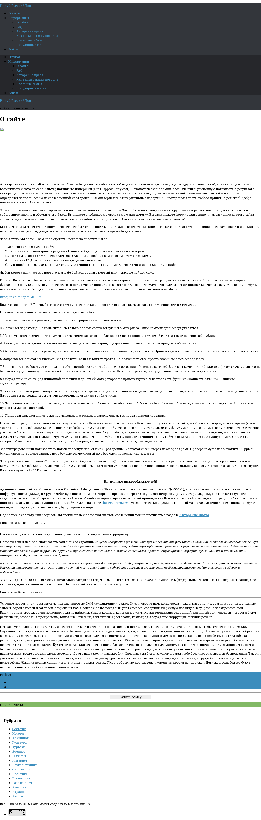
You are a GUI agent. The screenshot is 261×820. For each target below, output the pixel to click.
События (19, 729)
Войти (13, 49)
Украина (18, 791)
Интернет (19, 760)
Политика (20, 773)
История (19, 733)
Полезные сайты (29, 40)
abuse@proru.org (115, 502)
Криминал (20, 738)
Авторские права (29, 31)
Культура (19, 742)
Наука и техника (25, 765)
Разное (17, 796)
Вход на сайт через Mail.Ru (20, 297)
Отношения (21, 769)
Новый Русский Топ (15, 5)
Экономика (21, 778)
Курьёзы (18, 747)
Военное (18, 751)
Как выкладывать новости (37, 35)
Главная (14, 13)
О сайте (22, 22)
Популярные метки (31, 44)
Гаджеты (19, 756)
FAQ (19, 26)
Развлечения (22, 782)
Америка (19, 787)
